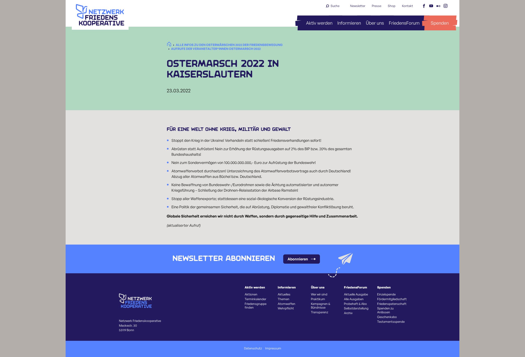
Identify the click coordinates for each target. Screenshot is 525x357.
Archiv (348, 313)
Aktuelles (284, 294)
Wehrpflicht (286, 308)
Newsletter (357, 6)
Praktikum (318, 299)
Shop (391, 6)
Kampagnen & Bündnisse (320, 306)
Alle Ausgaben (354, 299)
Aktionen (251, 294)
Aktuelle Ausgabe (356, 294)
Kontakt (407, 6)
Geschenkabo (387, 317)
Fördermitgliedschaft (392, 299)
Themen (283, 299)
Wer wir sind (319, 294)
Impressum (273, 348)
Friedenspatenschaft (391, 304)
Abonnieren (298, 259)
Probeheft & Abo (355, 304)
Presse (376, 6)
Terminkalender (255, 299)
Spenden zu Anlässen (385, 310)
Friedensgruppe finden (255, 306)
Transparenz (319, 312)
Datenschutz (253, 348)
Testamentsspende (391, 322)
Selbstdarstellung (356, 308)
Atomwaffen (286, 304)
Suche (335, 6)
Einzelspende (386, 294)
